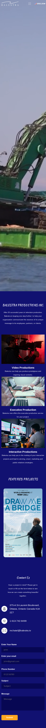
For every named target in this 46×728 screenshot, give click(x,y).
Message (5, 694)
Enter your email (8, 656)
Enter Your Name (9, 645)
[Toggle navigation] (29, 3)
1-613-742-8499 (18, 621)
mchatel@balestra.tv (20, 630)
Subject (4, 681)
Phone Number (8, 669)
